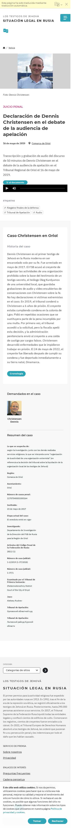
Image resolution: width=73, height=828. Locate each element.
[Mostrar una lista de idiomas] (58, 4)
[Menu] (65, 18)
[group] (14, 188)
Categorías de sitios (18, 670)
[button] (7, 188)
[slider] (42, 188)
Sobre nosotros (12, 752)
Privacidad (9, 757)
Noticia (12, 47)
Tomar (37, 821)
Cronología (16, 373)
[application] (35, 188)
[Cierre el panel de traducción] (66, 4)
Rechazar (57, 821)
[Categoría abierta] (45, 670)
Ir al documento (15, 182)
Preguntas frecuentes (16, 773)
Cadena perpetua (14, 779)
